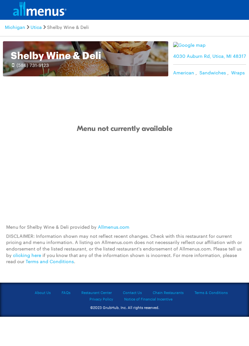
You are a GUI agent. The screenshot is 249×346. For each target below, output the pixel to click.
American (183, 72)
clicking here (27, 255)
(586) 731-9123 (33, 65)
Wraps (238, 72)
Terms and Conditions (50, 261)
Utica (36, 27)
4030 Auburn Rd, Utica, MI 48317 (209, 56)
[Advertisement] (124, 178)
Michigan (15, 27)
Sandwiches (212, 72)
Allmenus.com (113, 227)
